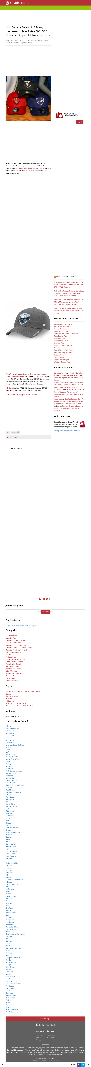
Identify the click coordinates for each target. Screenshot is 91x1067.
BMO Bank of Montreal (14, 771)
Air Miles (9, 738)
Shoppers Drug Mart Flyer (63, 352)
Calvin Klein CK (11, 780)
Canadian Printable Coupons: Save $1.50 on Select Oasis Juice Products (68, 408)
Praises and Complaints (14, 673)
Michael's (9, 894)
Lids (7, 432)
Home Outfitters (11, 844)
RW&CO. (9, 950)
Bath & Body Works (13, 759)
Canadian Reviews (61, 331)
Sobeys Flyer (59, 355)
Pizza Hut (9, 924)
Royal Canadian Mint (13, 948)
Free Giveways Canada (14, 662)
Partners (9, 699)
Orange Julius (11, 920)
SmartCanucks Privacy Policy (16, 703)
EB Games (10, 811)
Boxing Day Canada (61, 329)
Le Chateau (10, 870)
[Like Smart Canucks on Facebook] (43, 598)
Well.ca (8, 1007)
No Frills (9, 910)
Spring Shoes (59, 357)
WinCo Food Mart (12, 1010)
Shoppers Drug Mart (13, 958)
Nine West (9, 908)
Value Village (10, 998)
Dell (7, 802)
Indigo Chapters (11, 851)
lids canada (16, 432)
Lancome (9, 865)
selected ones (29, 166)
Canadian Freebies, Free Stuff (16, 650)
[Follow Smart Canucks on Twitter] (40, 598)
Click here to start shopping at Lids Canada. (21, 395)
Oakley (8, 915)
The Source (10, 986)
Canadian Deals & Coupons (39, 40)
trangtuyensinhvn (60, 373)
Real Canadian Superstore (15, 934)
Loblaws (9, 877)
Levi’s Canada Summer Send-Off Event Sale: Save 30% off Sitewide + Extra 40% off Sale (69, 311)
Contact (8, 694)
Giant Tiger (9, 825)
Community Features (13, 652)
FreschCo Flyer (59, 338)
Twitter (51, 1038)
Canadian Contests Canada (16, 640)
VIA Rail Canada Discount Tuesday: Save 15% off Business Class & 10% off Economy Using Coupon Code (69, 302)
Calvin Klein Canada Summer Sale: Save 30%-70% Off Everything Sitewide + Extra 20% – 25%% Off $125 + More (69, 293)
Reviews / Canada (12, 676)
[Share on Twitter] (83, 1065)
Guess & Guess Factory (14, 832)
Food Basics (10, 813)
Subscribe (45, 612)
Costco (8, 794)
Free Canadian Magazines (15, 659)
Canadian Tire (11, 783)
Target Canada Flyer (61, 360)
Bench (8, 761)
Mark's (8, 887)
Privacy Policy (53, 1060)
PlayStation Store (12, 927)
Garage (8, 823)
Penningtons (10, 922)
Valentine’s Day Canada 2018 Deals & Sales (22, 706)
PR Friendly (10, 701)
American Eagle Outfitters (15, 745)
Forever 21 (9, 818)
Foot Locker (10, 816)
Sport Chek (10, 967)
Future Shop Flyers (61, 341)
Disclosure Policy (12, 696)
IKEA (7, 849)
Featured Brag (11, 657)
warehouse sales (12, 681)
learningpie (58, 399)
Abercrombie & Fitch (13, 728)
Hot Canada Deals (66, 276)
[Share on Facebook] (79, 1065)
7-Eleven (9, 726)
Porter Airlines (11, 929)
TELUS (8, 979)
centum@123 (59, 389)
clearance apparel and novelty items (31, 168)
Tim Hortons (10, 988)
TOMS (8, 991)
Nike (7, 906)
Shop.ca (9, 955)
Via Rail (8, 1000)
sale (16, 171)
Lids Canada (10, 388)
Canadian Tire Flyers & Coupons (66, 334)
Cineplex (9, 787)
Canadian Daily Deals (13, 643)
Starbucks (9, 972)
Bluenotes (9, 769)
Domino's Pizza (11, 806)
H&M (7, 842)
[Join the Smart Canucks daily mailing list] (50, 598)
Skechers (9, 960)
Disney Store (10, 804)
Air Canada (10, 735)
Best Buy (9, 766)
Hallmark (9, 835)
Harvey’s (9, 837)
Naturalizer (9, 898)
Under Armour (11, 995)
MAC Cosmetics (12, 884)
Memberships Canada (14, 669)
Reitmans (9, 936)
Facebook (51, 1035)
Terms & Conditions (40, 1060)
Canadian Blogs (11, 638)
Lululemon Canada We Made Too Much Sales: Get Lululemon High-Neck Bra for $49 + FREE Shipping (68, 284)
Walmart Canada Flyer (62, 362)
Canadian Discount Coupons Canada (19, 43)
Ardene (8, 747)
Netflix (8, 901)
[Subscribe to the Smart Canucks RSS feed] (47, 598)
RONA (8, 943)
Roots (8, 946)
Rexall (8, 939)
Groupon (9, 830)
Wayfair (8, 1005)
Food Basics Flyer (60, 336)
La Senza (9, 868)
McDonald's (10, 889)
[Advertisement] (45, 11)
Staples (8, 969)
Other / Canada (11, 671)
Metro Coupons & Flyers (63, 345)
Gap (7, 820)
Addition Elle (10, 731)
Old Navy (9, 917)
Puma (8, 932)
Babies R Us (10, 754)
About (38, 1038)
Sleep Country (11, 962)
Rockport (9, 941)
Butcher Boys (10, 778)
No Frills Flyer (59, 348)
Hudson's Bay (11, 847)
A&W (7, 752)
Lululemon (9, 882)
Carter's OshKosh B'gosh (15, 785)
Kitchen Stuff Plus (12, 863)
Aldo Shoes (10, 740)
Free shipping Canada (13, 664)
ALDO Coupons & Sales (63, 324)
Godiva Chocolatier (12, 828)
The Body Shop (11, 981)
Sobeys (8, 965)
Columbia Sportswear (13, 792)
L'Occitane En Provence (14, 880)
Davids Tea (10, 799)
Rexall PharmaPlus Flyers (63, 350)
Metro (8, 891)
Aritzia (8, 750)
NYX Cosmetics (11, 913)
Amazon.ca (10, 743)
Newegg (9, 903)
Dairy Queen (10, 797)
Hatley (8, 839)
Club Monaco (10, 790)
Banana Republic (12, 757)
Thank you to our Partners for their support (21, 626)
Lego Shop (9, 872)
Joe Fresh (9, 858)
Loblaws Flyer (59, 343)
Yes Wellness (10, 1012)
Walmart (9, 1002)
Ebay (7, 809)
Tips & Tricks (10, 678)
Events (8, 655)
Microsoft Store (11, 896)
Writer (24, 40)
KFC (7, 861)
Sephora (9, 953)
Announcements (11, 636)
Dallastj (56, 382)
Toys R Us (9, 993)
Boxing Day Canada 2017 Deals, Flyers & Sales (23, 692)
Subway (8, 974)
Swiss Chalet (10, 976)
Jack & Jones (11, 854)
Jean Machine (11, 856)
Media (38, 1040)
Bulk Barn (9, 776)
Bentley (8, 764)
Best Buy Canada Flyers (63, 326)
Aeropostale (10, 733)
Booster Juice (11, 773)
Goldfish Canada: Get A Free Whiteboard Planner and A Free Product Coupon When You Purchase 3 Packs (68, 385)
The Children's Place (13, 983)
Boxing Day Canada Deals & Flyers (67, 431)
